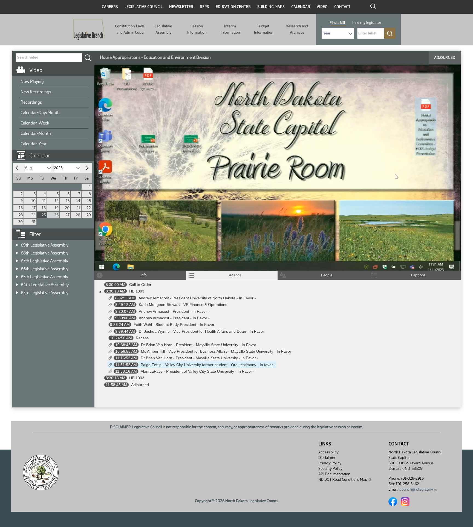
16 (21, 207)
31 (34, 221)
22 (88, 207)
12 (57, 200)
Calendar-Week (35, 123)
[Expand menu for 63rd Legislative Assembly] (17, 291)
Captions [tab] (418, 275)
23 (21, 215)
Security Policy (330, 468)
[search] (87, 57)
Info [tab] (144, 275)
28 (78, 215)
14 (78, 200)
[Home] (89, 29)
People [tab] (326, 275)
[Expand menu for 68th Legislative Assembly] (17, 251)
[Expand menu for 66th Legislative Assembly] (17, 267)
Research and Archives (297, 29)
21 (78, 207)
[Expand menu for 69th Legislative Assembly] (17, 243)
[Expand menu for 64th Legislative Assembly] (17, 283)
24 (33, 215)
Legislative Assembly (163, 29)
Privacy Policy (329, 463)
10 (33, 200)
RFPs (204, 6)
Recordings (31, 102)
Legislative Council (144, 6)
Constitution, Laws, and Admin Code (130, 29)
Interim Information (230, 29)
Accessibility (328, 452)
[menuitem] (54, 82)
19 (57, 207)
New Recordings (36, 91)
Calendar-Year (34, 143)
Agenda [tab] (235, 275)
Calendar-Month (36, 133)
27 (67, 215)
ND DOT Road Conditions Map (342, 479)
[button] (55, 153)
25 (44, 215)
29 (88, 215)
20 (67, 207)
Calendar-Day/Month (40, 112)
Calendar (300, 6)
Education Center (233, 6)
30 (20, 221)
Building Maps (271, 6)
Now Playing (32, 81)
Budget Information (263, 29)
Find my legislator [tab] (366, 22)
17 (34, 207)
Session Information (196, 29)
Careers (110, 6)
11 (44, 200)
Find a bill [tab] (337, 22)
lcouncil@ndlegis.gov (416, 489)
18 (44, 207)
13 (68, 200)
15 (89, 200)
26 (56, 215)
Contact (342, 6)
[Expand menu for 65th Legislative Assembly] (17, 275)
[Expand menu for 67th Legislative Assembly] (17, 259)
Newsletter (181, 6)
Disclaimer (326, 457)
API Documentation (334, 474)
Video (322, 6)
